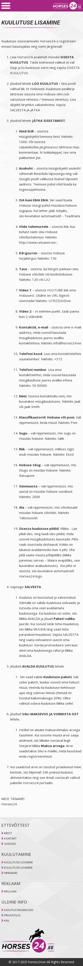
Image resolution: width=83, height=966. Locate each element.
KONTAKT (10, 838)
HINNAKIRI (10, 873)
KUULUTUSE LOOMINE (18, 862)
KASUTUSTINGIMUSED (18, 910)
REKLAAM (10, 891)
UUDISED (10, 844)
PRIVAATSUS (12, 915)
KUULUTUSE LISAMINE (18, 868)
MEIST (8, 833)
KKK (6, 921)
